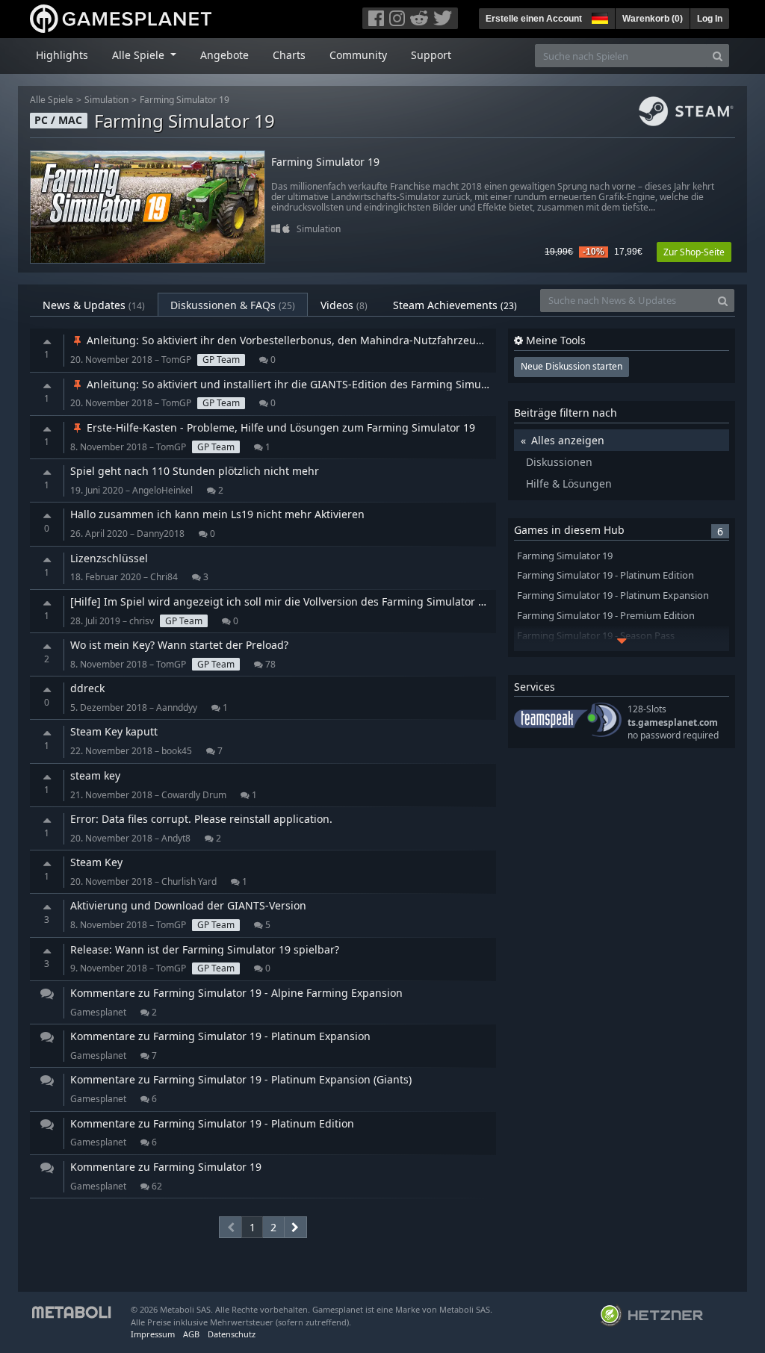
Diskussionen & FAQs (232, 305)
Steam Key (96, 862)
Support (431, 55)
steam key (95, 775)
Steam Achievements (455, 305)
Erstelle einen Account (534, 18)
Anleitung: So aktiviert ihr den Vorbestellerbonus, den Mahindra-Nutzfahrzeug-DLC (295, 340)
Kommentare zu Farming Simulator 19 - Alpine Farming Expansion (236, 993)
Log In (709, 18)
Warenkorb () (652, 18)
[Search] (717, 55)
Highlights (62, 55)
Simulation (106, 99)
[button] (598, 16)
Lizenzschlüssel (109, 558)
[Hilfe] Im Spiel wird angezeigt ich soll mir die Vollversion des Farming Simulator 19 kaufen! (300, 601)
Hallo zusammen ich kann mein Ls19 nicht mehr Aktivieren (217, 514)
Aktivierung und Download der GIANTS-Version (188, 905)
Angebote (224, 55)
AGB (191, 1334)
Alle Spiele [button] (139, 55)
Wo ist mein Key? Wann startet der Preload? (179, 645)
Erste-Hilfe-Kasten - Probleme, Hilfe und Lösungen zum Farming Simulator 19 (279, 427)
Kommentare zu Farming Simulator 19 (165, 1167)
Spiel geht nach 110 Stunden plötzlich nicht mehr (194, 471)
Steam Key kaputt (114, 731)
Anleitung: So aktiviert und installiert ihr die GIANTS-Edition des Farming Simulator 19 (301, 384)
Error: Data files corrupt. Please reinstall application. (201, 819)
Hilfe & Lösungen (569, 483)
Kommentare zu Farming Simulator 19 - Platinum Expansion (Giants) (241, 1079)
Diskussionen (559, 462)
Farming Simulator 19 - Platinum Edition (605, 575)
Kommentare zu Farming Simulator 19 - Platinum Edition (212, 1123)
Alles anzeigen (567, 440)
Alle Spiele (51, 99)
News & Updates (94, 305)
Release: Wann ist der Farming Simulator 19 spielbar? (204, 949)
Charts (289, 55)
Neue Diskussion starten (571, 366)
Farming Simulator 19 (184, 99)
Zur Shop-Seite (694, 252)
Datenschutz (231, 1334)
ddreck (87, 688)
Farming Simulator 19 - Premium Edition (606, 615)
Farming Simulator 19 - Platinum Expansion (613, 595)
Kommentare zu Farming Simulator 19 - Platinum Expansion (220, 1036)
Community (358, 55)
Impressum (153, 1334)
